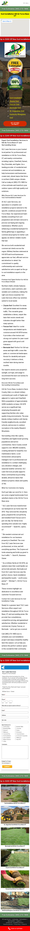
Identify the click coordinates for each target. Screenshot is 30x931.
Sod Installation (22, 919)
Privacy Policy (17, 924)
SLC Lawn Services (6, 919)
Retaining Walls (11, 921)
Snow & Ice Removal (8, 924)
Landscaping (15, 919)
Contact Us (24, 924)
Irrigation (18, 921)
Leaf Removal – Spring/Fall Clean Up (14, 922)
